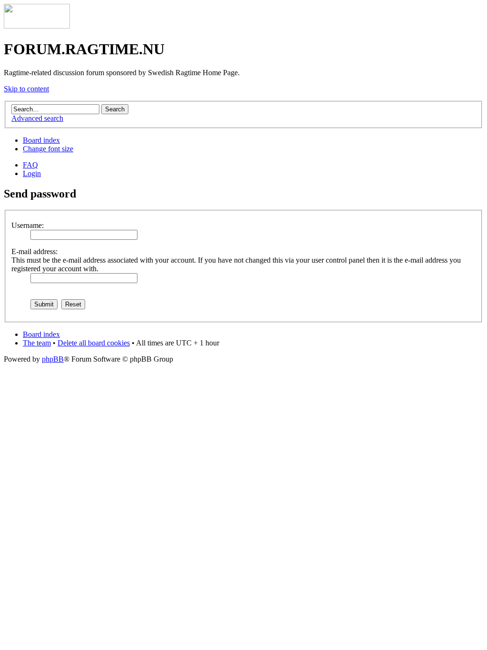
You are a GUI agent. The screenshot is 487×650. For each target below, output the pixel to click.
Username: (27, 225)
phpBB (53, 359)
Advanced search (37, 118)
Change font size (48, 149)
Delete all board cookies (94, 343)
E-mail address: (34, 251)
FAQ (30, 165)
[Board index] (37, 26)
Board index (41, 140)
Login (32, 173)
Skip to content (26, 89)
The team (37, 343)
